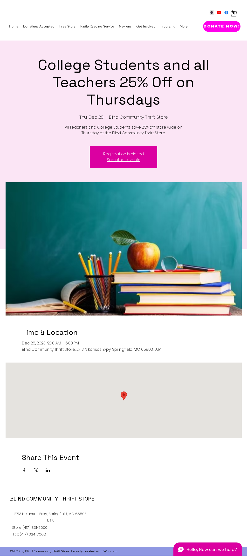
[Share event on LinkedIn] (48, 470)
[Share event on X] (36, 470)
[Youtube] (219, 12)
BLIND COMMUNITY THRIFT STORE (52, 498)
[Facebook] (226, 12)
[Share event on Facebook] (24, 470)
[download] (211, 12)
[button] (234, 13)
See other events (123, 160)
